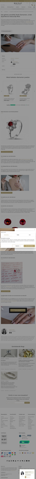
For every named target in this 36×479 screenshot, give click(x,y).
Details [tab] (18, 234)
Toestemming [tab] (6, 234)
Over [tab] (30, 234)
